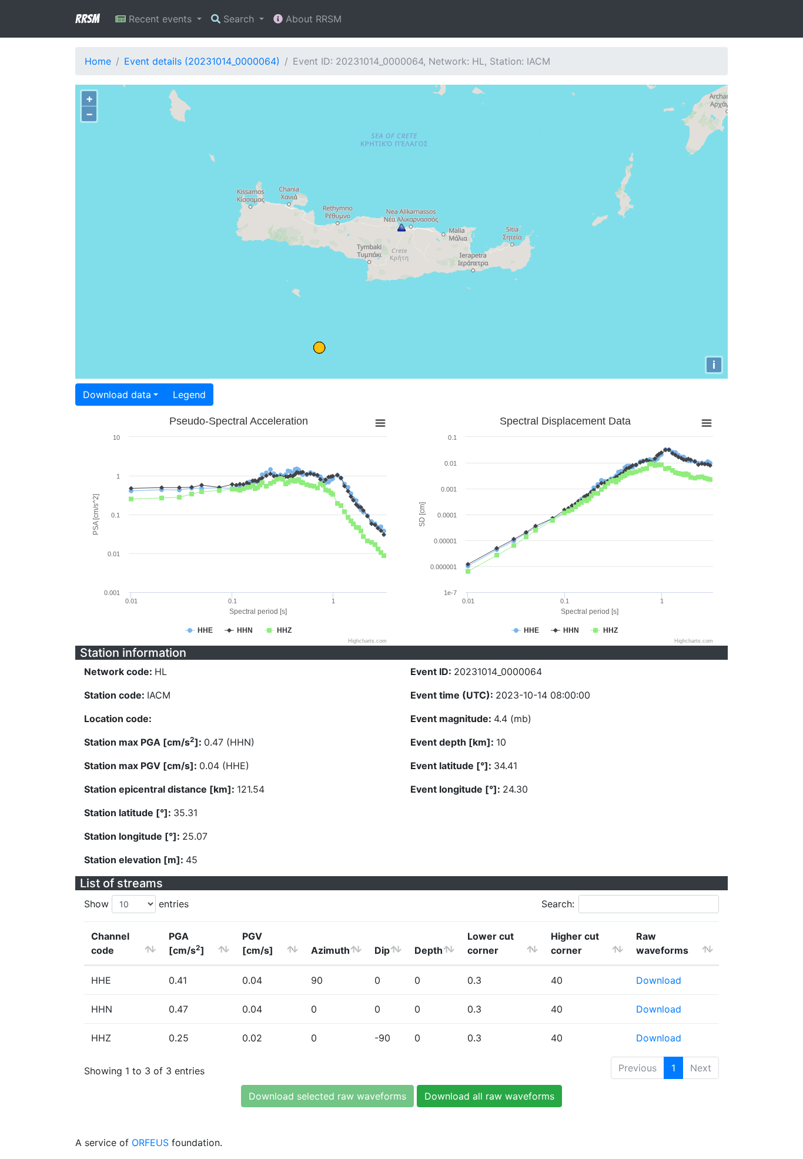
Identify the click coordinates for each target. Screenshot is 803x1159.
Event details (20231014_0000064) (202, 61)
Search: (557, 904)
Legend (189, 394)
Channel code (110, 943)
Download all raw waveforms (489, 1096)
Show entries (136, 904)
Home (98, 61)
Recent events (160, 19)
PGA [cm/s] (187, 943)
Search (238, 19)
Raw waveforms (662, 943)
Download (658, 980)
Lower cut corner (490, 943)
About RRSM (312, 19)
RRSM (87, 18)
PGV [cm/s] (257, 943)
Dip (382, 950)
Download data (117, 394)
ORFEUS (150, 1142)
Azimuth (330, 950)
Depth (428, 950)
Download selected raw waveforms (327, 1096)
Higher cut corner (575, 943)
